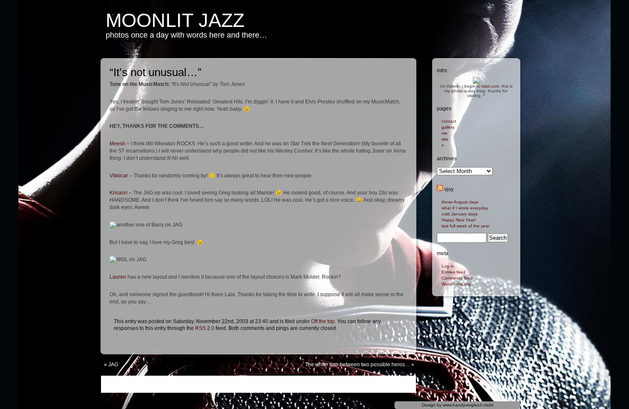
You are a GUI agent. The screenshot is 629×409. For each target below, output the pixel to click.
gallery (448, 127)
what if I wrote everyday (465, 208)
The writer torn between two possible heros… (357, 365)
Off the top (323, 321)
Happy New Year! (459, 220)
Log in (448, 266)
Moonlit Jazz (175, 20)
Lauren (118, 277)
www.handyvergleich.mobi (468, 405)
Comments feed (457, 278)
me (445, 133)
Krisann (119, 193)
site (445, 139)
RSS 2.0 (204, 328)
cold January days (460, 214)
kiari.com (490, 86)
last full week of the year (466, 226)
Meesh (117, 144)
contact (449, 121)
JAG (113, 365)
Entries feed (454, 272)
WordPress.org (456, 284)
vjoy (449, 189)
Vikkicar (119, 176)
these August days (460, 202)
